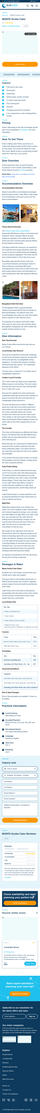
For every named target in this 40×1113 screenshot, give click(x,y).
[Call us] (8, 1100)
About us (33, 1)
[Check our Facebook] (31, 1100)
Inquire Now (20, 64)
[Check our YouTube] (36, 1100)
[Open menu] (37, 6)
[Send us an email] (3, 1100)
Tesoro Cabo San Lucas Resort (17, 231)
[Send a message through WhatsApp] (13, 1100)
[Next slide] (22, 972)
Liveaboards (7, 1058)
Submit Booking (20, 820)
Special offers (8, 1071)
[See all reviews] (2, 1)
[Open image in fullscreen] (20, 213)
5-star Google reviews (11, 1)
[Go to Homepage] (10, 6)
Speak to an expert (20, 994)
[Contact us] (32, 6)
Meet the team (8, 1079)
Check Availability (20, 903)
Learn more (30, 963)
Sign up (32, 1016)
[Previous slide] (17, 972)
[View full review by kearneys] (20, 861)
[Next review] (22, 885)
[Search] (28, 6)
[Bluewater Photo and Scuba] (9, 1039)
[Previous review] (17, 885)
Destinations (7, 1054)
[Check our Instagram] (26, 1100)
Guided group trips (9, 1067)
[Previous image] (17, 57)
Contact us (25, 130)
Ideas (4, 1075)
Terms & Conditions (10, 1094)
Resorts (5, 1063)
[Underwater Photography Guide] (24, 1039)
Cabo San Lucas (17, 174)
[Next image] (22, 57)
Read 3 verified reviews (11, 26)
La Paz (22, 170)
